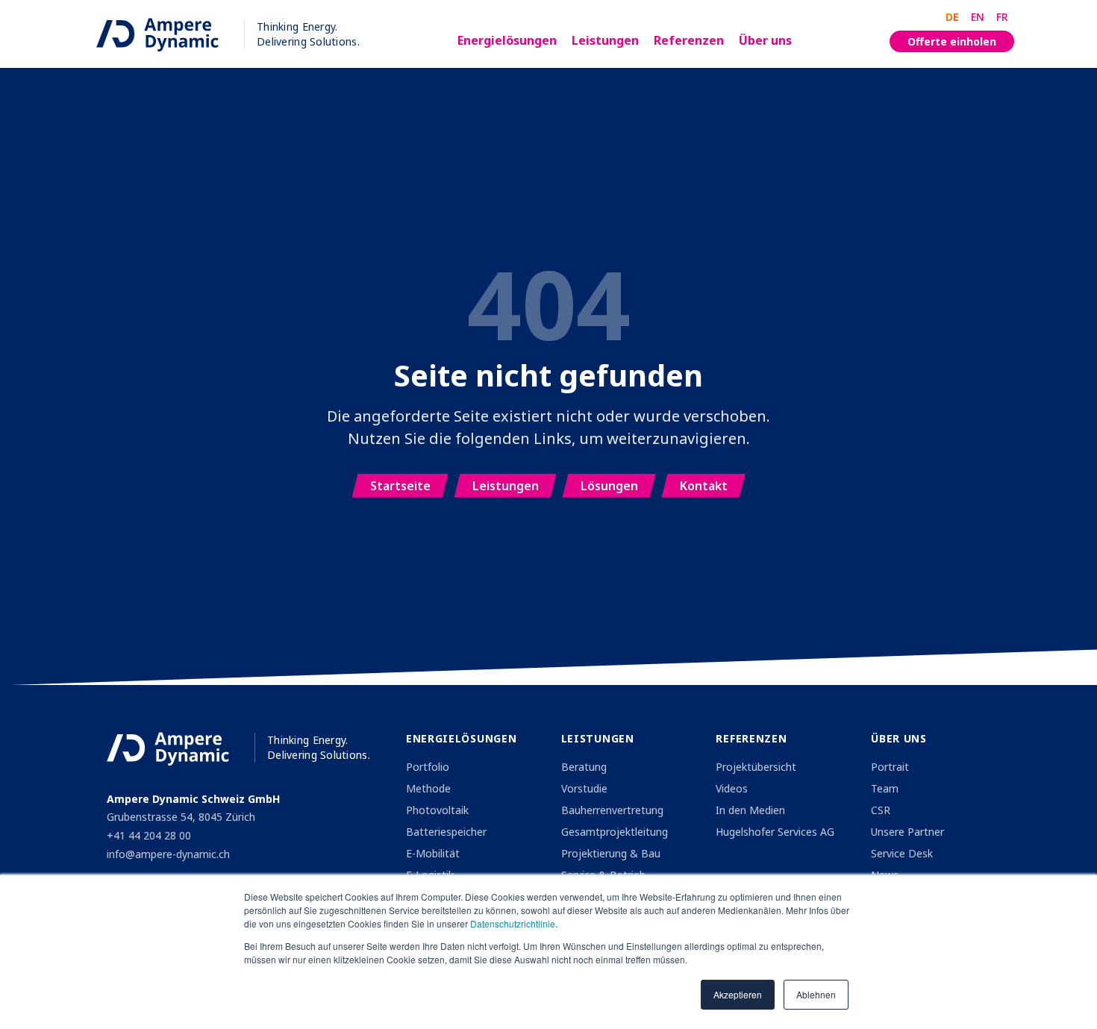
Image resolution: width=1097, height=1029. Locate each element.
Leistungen (605, 40)
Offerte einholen (951, 41)
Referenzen (689, 40)
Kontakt (704, 486)
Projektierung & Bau (610, 853)
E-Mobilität (433, 853)
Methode (428, 788)
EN (977, 17)
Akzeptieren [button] (737, 994)
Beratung (584, 767)
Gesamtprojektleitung (614, 832)
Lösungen (609, 486)
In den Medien (750, 810)
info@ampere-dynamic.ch (168, 854)
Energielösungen (507, 40)
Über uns (765, 40)
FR (1002, 17)
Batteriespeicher (446, 832)
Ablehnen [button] (816, 994)
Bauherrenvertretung (612, 810)
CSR (880, 810)
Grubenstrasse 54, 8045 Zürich (181, 817)
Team (884, 788)
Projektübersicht (756, 767)
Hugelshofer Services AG (775, 832)
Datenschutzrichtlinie (512, 923)
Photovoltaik (437, 810)
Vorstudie (584, 788)
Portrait (890, 767)
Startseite (400, 486)
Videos (732, 788)
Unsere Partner (907, 832)
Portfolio (427, 767)
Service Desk (902, 853)
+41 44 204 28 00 (149, 835)
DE (952, 17)
